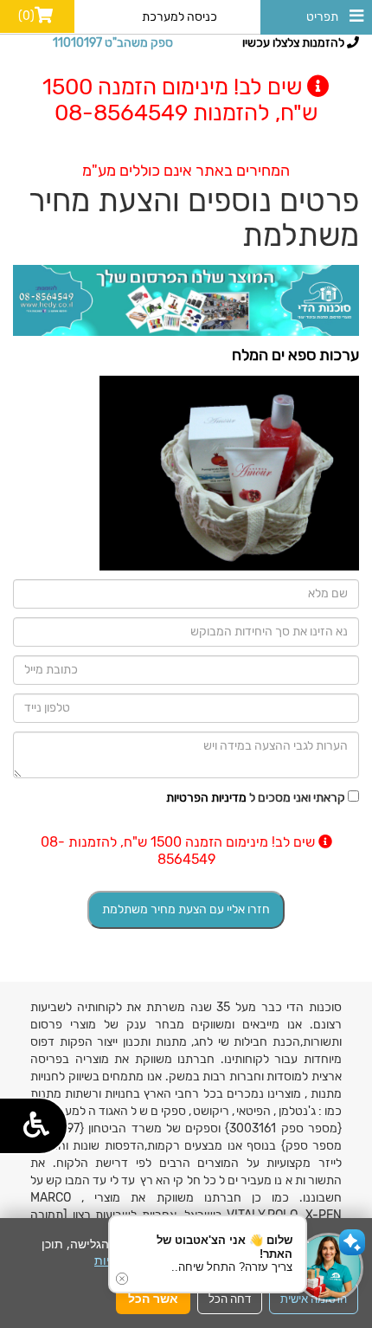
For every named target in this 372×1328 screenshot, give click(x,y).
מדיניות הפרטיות (206, 797)
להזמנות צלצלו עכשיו (294, 42)
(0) (26, 16)
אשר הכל (153, 1298)
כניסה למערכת (179, 17)
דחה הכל (229, 1298)
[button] (328, 1267)
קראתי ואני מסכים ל (255, 797)
